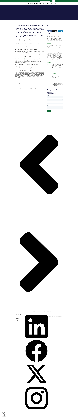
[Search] (49, 1)
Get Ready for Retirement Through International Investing (57, 76)
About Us (41, 3)
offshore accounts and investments (23, 58)
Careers (17, 316)
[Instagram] (36, 410)
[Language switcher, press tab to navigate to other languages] (53, 1)
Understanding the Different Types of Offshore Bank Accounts (57, 65)
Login (17, 320)
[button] (49, 31)
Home (28, 311)
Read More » (49, 43)
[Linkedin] (36, 339)
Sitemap (50, 315)
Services (36, 3)
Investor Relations (18, 318)
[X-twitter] (36, 384)
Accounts (30, 3)
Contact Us (53, 3)
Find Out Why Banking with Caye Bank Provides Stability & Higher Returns (54, 37)
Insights (47, 3)
